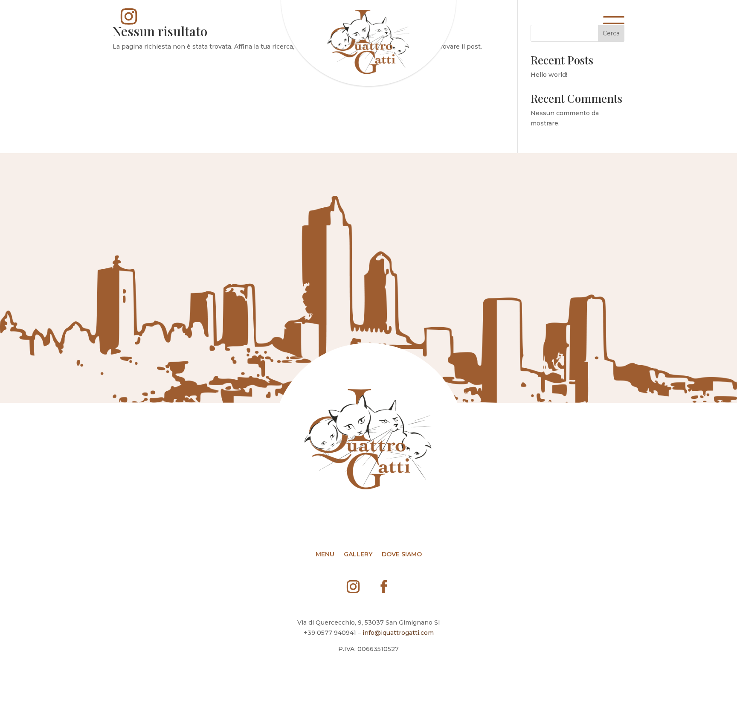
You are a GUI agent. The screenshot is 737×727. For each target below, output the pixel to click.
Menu (325, 554)
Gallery (358, 554)
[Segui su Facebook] (384, 586)
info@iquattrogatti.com (398, 633)
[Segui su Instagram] (129, 16)
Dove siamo (402, 554)
